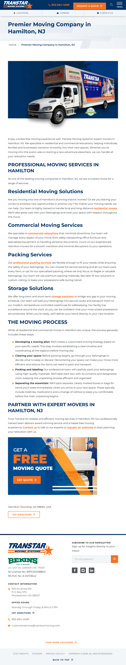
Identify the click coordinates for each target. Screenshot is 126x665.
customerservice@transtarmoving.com (36, 625)
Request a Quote (88, 6)
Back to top (61, 660)
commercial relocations (43, 233)
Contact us (30, 427)
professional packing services (32, 262)
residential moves (105, 208)
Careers (64, 13)
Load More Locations (59, 642)
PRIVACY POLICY (55, 654)
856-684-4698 (60, 4)
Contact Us (106, 13)
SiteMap (37, 654)
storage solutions (63, 296)
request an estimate (80, 427)
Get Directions (22, 514)
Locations (22, 13)
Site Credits (21, 654)
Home (12, 44)
